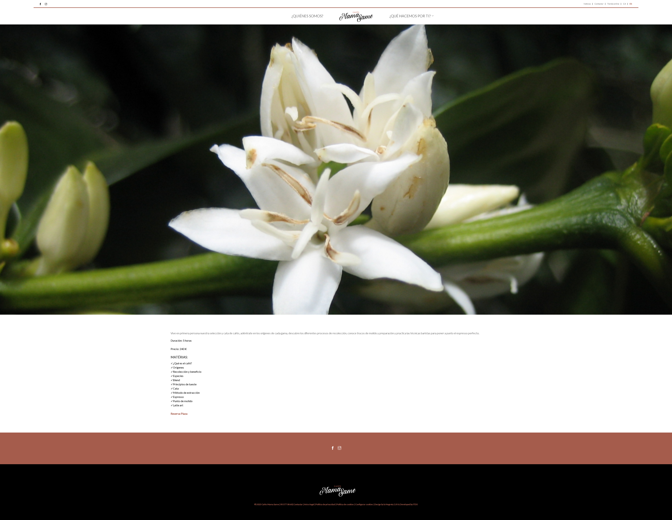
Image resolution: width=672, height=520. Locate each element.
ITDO (415, 504)
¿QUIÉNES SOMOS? (307, 16)
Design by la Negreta (383, 504)
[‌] (40, 4)
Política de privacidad (325, 504)
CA (624, 3)
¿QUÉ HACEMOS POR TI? (410, 16)
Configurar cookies (364, 504)
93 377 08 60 (286, 504)
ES (631, 3)
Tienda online (613, 3)
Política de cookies (345, 504)
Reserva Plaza (179, 413)
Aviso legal (309, 504)
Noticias (587, 3)
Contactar (599, 3)
